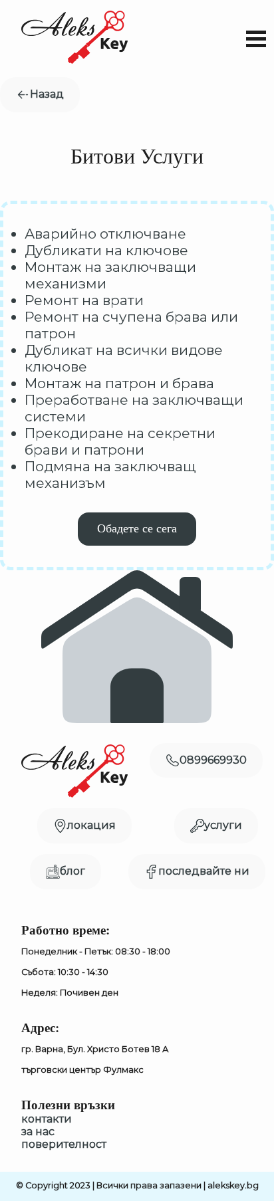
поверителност (63, 1144)
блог (72, 871)
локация (91, 825)
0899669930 (213, 760)
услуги (223, 825)
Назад (47, 94)
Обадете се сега (137, 528)
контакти (46, 1119)
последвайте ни (203, 871)
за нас (38, 1131)
